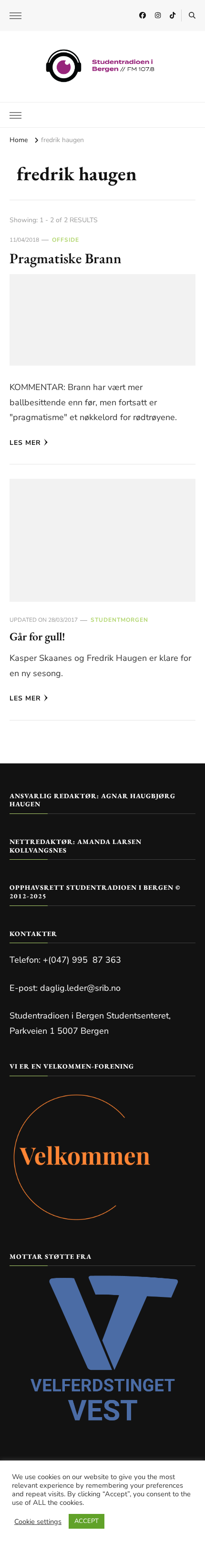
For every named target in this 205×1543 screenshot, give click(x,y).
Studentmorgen (119, 620)
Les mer (25, 442)
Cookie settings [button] (38, 1521)
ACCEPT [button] (86, 1521)
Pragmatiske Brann (66, 258)
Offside (65, 240)
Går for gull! (37, 636)
